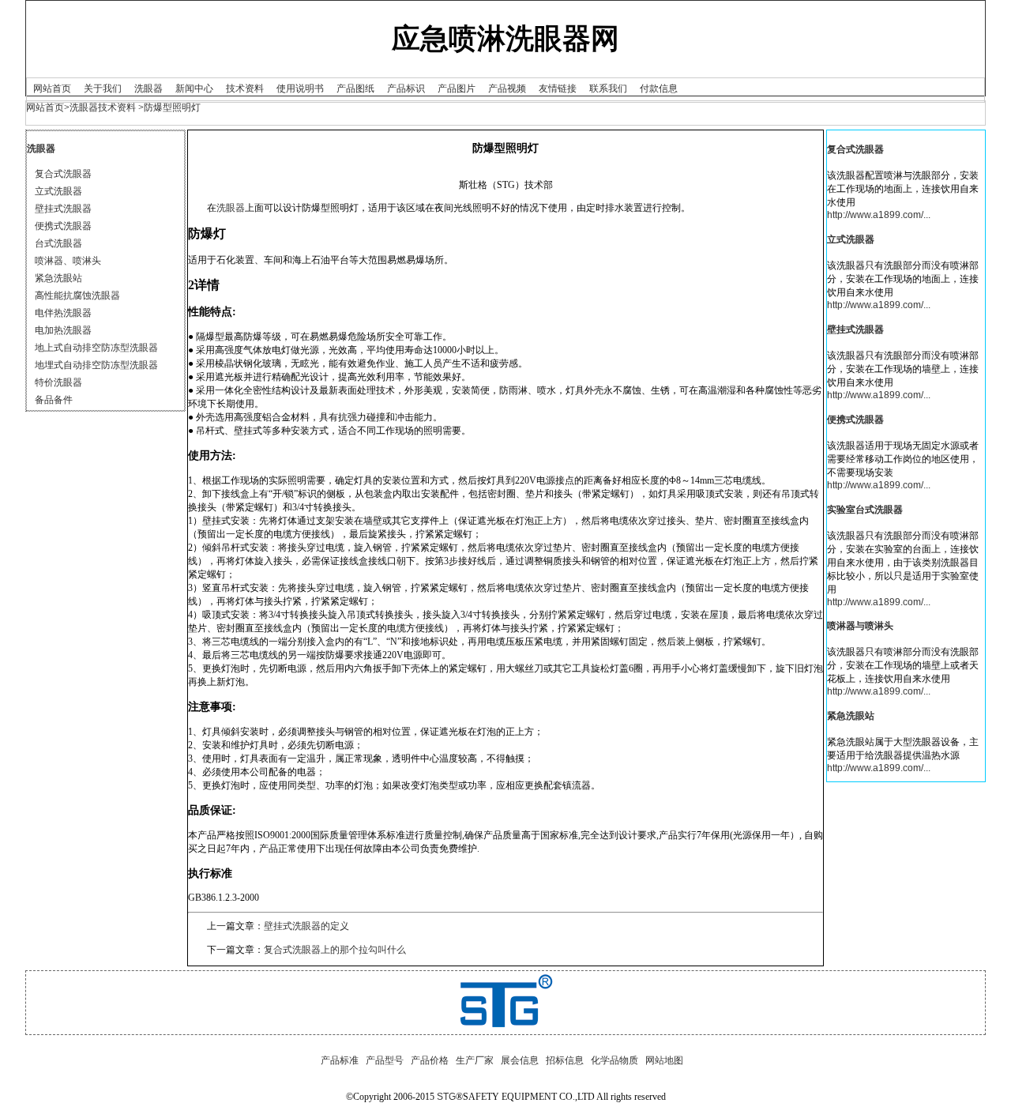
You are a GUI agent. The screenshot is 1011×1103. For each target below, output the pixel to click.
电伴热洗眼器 (63, 312)
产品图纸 (355, 88)
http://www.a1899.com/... (878, 214)
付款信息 (659, 88)
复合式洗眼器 (63, 173)
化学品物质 (614, 1060)
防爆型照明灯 (172, 107)
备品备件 (54, 399)
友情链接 (558, 88)
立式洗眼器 (58, 191)
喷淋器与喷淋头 (860, 625)
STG (446, 1096)
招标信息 (565, 1060)
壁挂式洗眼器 (63, 208)
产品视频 (507, 88)
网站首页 (52, 88)
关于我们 (103, 88)
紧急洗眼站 (58, 278)
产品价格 (430, 1060)
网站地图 (664, 1060)
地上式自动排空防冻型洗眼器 (96, 347)
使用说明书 (300, 88)
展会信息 (520, 1060)
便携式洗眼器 (63, 226)
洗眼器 (148, 88)
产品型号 (385, 1060)
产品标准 (340, 1060)
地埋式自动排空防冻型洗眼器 (96, 365)
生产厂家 (475, 1060)
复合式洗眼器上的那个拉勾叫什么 (335, 949)
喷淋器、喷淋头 (68, 260)
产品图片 (456, 88)
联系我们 (608, 88)
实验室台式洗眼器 (865, 509)
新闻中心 (194, 88)
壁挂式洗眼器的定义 (306, 926)
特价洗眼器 (58, 382)
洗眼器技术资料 (103, 107)
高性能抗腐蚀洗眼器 (77, 295)
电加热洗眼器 (63, 330)
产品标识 (406, 88)
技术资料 (245, 88)
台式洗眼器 (58, 243)
